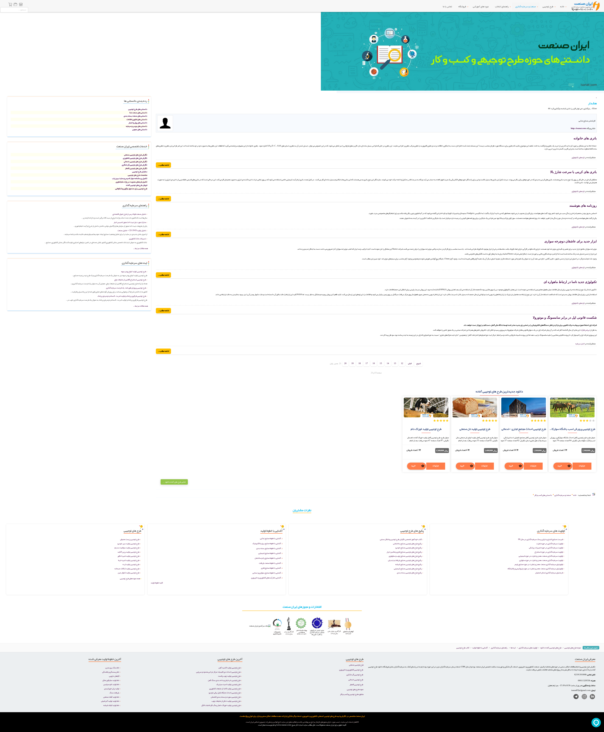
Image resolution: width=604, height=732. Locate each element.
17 (367, 363)
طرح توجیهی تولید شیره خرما (128, 560)
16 (374, 363)
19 (352, 363)
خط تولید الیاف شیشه (111, 705)
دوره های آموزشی (481, 6)
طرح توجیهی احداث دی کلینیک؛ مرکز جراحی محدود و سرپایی (218, 672)
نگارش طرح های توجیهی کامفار (136, 168)
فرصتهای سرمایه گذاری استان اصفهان (549, 573)
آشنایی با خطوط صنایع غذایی (270, 538)
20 (345, 363)
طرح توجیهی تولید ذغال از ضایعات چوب (226, 701)
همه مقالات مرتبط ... (140, 248)
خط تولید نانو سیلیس (111, 684)
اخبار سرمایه (580, 344)
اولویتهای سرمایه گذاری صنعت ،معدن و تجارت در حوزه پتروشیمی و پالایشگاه (535, 568)
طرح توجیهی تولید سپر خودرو (128, 543)
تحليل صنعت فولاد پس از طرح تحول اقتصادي (129, 214)
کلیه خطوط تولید (157, 583)
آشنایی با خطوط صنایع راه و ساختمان (268, 558)
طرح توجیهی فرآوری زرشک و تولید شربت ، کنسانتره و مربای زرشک (122, 296)
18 (359, 363)
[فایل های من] (15, 5)
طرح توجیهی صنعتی (356, 665)
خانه (562, 6)
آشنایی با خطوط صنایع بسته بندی (268, 548)
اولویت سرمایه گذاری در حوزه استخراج (548, 552)
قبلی (409, 363)
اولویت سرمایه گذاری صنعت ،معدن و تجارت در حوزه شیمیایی (541, 556)
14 (388, 363)
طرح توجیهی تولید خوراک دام (426, 429)
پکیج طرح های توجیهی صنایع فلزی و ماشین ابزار (404, 552)
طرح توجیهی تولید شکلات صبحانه (127, 568)
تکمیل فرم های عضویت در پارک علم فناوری (131, 182)
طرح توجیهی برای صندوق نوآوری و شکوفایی (131, 188)
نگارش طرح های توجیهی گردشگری (134, 165)
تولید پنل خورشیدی (111, 688)
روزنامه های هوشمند (583, 205)
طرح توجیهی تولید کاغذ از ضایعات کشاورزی (224, 688)
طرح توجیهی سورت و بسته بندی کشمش (225, 697)
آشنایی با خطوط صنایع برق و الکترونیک (266, 543)
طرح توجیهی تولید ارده (131, 564)
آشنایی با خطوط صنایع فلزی (271, 568)
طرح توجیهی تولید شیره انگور (128, 556)
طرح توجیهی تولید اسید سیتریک (228, 684)
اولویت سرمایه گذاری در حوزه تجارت (549, 543)
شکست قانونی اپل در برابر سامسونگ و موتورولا (565, 317)
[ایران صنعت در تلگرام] (575, 697)
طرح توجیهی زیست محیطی (129, 539)
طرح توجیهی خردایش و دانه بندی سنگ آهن (224, 680)
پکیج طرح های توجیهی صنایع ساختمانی (407, 543)
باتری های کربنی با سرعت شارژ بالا (573, 172)
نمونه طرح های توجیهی (572, 648)
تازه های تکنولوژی (578, 157)
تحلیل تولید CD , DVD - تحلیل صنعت (131, 230)
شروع (418, 363)
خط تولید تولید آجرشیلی (110, 701)
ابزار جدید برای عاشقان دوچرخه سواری (570, 241)
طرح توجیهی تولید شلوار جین (128, 573)
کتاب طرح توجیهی (463, 648)
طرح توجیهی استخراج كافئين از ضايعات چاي (130, 280)
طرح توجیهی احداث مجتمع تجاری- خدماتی (523, 429)
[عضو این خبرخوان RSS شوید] (594, 112)
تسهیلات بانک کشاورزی (137, 238)
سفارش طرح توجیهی (139, 171)
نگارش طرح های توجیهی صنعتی (135, 155)
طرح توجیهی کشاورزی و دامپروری (351, 670)
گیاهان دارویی (114, 676)
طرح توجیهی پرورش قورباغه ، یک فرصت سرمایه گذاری (126, 288)
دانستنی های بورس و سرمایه (136, 126)
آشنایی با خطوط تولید (480, 648)
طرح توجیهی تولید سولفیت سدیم (127, 548)
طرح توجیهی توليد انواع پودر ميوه (133, 271)
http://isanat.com (578, 128)
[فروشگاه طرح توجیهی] (20, 5)
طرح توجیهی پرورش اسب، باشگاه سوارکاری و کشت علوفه (564, 429)
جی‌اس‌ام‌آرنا (585, 330)
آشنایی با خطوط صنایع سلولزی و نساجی (266, 573)
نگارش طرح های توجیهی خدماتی (135, 161)
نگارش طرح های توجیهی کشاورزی (135, 158)
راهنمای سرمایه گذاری (499, 648)
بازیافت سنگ (114, 693)
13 (395, 363)
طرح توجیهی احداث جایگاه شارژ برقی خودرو (224, 693)
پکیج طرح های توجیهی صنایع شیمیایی (408, 568)
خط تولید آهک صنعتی (111, 697)
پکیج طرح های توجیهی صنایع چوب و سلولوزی (405, 556)
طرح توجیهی (547, 6)
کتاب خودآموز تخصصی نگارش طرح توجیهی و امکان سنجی (401, 539)
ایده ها (513, 648)
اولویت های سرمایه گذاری (528, 648)
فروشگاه (462, 6)
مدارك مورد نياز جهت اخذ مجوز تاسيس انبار (130, 222)
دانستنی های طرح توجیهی (137, 109)
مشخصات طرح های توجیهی (137, 175)
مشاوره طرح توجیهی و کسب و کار (352, 694)
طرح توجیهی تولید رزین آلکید (128, 552)
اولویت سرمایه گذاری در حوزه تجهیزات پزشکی (546, 548)
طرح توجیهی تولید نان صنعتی (474, 429)
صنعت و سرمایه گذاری (525, 6)
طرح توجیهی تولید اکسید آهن (229, 668)
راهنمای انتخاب (502, 6)
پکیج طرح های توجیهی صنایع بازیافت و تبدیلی (405, 560)
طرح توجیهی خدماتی (355, 680)
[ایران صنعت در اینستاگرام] (583, 697)
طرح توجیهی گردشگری (354, 674)
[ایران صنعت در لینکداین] (591, 697)
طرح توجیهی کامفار (356, 684)
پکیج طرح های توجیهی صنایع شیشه (408, 564)
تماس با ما (447, 6)
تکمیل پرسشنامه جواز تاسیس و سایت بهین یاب (129, 178)
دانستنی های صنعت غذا (138, 113)
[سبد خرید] (10, 5)
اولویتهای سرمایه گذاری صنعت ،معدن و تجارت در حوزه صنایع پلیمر (538, 564)
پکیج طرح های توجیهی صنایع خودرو (408, 548)
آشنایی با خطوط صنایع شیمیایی (269, 553)
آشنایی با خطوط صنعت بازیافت (270, 563)
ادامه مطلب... (163, 165)
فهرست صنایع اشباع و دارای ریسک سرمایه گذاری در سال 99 (540, 539)
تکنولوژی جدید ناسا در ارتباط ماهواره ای (570, 282)
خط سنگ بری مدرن (112, 668)
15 (381, 363)
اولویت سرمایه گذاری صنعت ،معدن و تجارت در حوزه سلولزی (541, 560)
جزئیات (582, 465)
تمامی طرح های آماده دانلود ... (174, 482)
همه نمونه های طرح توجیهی (130, 578)
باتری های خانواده (585, 138)
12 (402, 363)
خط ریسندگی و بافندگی (110, 672)
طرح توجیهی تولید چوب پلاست (229, 676)
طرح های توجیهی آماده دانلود (550, 648)
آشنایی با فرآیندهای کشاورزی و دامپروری (266, 578)
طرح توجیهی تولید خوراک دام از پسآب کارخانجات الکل (220, 705)
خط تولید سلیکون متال (110, 680)
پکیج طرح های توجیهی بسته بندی (409, 573)
